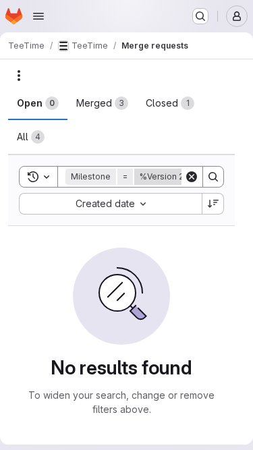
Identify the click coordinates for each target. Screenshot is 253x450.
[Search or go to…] (200, 16)
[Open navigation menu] (38, 16)
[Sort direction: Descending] (213, 204)
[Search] (213, 177)
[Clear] (192, 177)
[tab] (37, 103)
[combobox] (110, 204)
